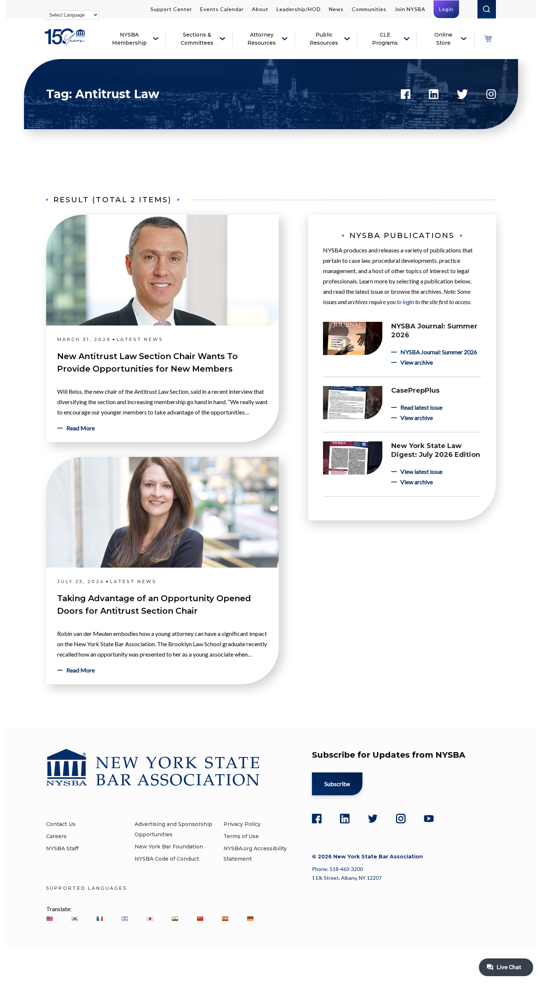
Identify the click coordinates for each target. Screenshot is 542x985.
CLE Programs (385, 38)
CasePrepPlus (415, 390)
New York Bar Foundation (169, 846)
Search (486, 9)
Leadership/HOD (299, 9)
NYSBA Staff (62, 848)
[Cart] (487, 38)
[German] (250, 919)
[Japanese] (149, 919)
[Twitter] (373, 818)
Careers (56, 836)
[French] (99, 919)
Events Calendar (222, 9)
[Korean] (74, 919)
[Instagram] (401, 818)
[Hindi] (174, 919)
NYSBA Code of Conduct (167, 858)
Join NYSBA (410, 9)
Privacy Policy (242, 824)
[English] (49, 919)
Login (446, 9)
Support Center (171, 9)
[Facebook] (317, 818)
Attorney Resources (261, 38)
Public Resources (324, 38)
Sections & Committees (197, 38)
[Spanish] (225, 919)
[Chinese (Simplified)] (200, 919)
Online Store (443, 38)
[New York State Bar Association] (66, 42)
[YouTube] (429, 818)
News (336, 9)
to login (405, 301)
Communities (369, 9)
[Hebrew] (124, 919)
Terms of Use (241, 836)
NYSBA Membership (129, 38)
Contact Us (61, 824)
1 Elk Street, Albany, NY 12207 (347, 878)
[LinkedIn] (345, 818)
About (260, 9)
